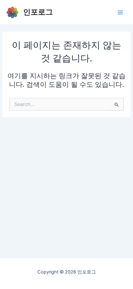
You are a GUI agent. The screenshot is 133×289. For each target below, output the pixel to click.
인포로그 (38, 11)
